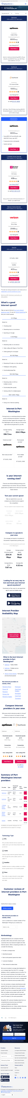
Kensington (18, 693)
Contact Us (17, 1072)
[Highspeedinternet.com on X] (18, 1078)
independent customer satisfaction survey (11, 291)
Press (16, 1075)
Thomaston (18, 698)
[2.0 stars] (12, 42)
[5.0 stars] (18, 42)
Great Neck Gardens (18, 690)
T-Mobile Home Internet (14, 156)
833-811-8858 (16, 101)
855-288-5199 (16, 282)
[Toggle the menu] (25, 4)
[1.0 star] (10, 42)
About (16, 1067)
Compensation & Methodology (6, 1090)
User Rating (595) (13, 184)
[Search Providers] (11, 1056)
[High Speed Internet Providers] (7, 4)
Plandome (5, 691)
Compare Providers (4, 1050)
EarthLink (14, 67)
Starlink (14, 247)
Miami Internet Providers (19, 1060)
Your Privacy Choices (6, 1092)
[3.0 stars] (14, 42)
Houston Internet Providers (20, 1055)
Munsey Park (6, 694)
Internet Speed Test (4, 1067)
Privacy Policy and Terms (17, 1090)
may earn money (5, 1)
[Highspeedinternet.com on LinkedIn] (25, 1078)
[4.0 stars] (16, 42)
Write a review (7, 908)
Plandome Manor (7, 687)
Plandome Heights (7, 696)
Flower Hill (5, 689)
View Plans (12, 48)
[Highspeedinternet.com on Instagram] (20, 1078)
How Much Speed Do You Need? (7, 1070)
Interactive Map (14, 635)
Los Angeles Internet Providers (20, 1050)
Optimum (14, 17)
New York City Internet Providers (21, 1057)
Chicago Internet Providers (20, 1052)
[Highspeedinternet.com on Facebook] (15, 1078)
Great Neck (18, 696)
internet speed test (20, 312)
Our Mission (17, 1070)
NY (5, 1017)
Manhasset (18, 687)
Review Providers (4, 1052)
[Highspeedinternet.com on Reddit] (22, 1078)
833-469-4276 (16, 191)
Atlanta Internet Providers (19, 1062)
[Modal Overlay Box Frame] (14, 1032)
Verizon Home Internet (14, 207)
